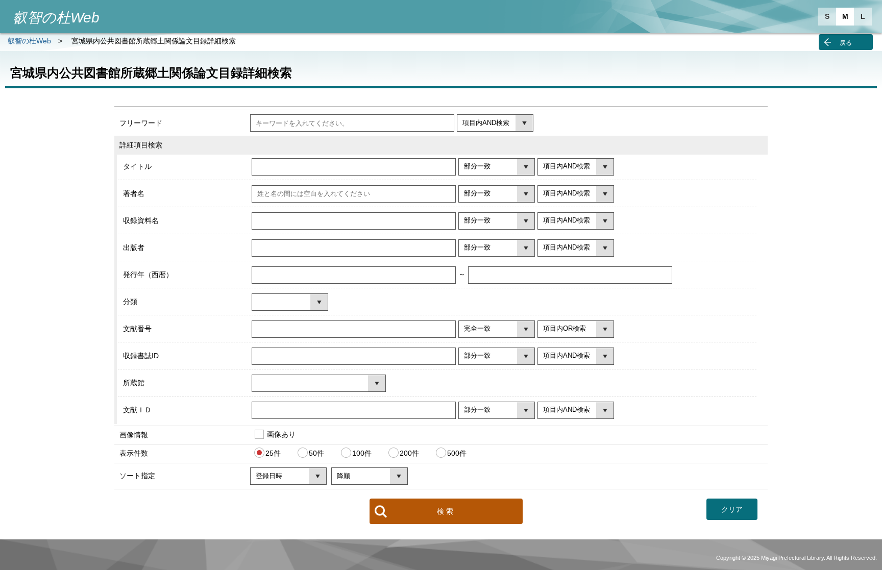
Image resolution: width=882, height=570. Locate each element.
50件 (316, 453)
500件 (457, 453)
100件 (362, 453)
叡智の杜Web (29, 41)
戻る (846, 42)
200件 (409, 453)
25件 (273, 453)
